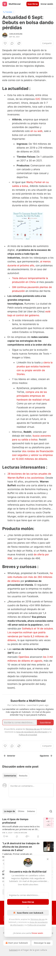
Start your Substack (18, 942)
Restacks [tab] (23, 775)
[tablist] (15, 776)
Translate (8, 12)
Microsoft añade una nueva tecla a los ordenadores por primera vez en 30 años (21, 828)
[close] (47, 859)
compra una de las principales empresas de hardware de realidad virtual (33, 396)
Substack (13, 950)
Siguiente (44, 755)
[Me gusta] (5, 43)
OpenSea (23, 656)
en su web (36, 131)
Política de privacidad (36, 925)
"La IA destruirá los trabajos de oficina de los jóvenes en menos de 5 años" (20, 847)
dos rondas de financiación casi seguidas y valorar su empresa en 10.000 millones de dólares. (32, 455)
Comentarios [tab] (10, 775)
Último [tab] (21, 811)
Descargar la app (42, 942)
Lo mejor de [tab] (9, 811)
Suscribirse (33, 4)
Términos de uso (38, 919)
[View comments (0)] (12, 43)
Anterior (11, 755)
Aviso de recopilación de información (32, 732)
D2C (37, 99)
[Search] (51, 811)
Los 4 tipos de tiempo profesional (15, 821)
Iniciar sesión (47, 4)
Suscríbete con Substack (30, 912)
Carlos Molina (16, 34)
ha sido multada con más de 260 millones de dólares (30, 577)
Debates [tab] (31, 811)
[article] (28, 828)
